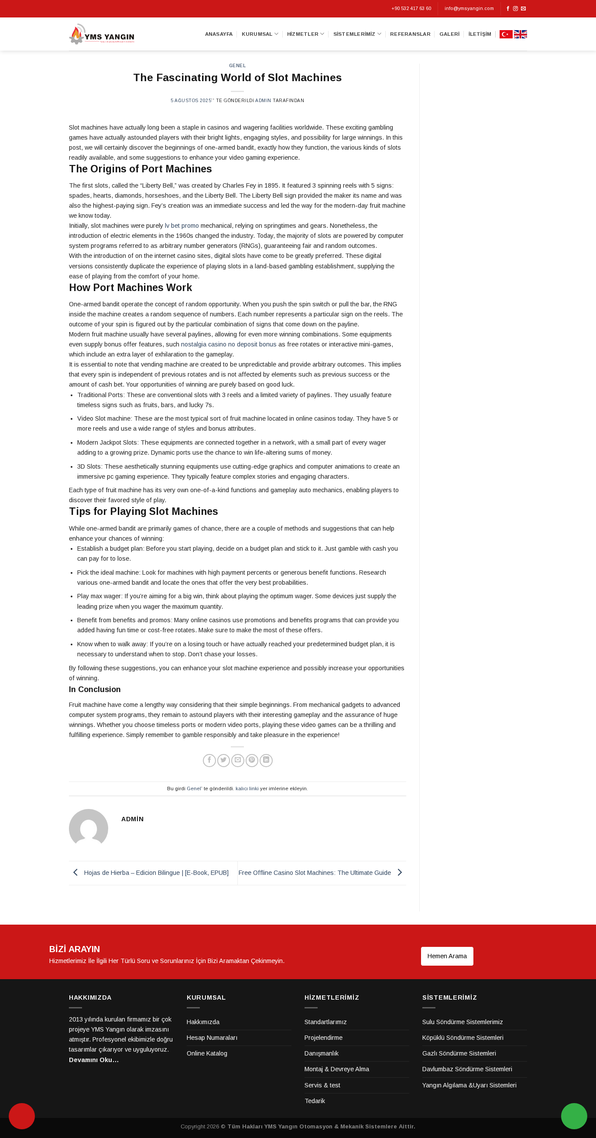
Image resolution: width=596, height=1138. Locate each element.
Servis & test (322, 1085)
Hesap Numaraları (212, 1037)
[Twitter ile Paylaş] (223, 760)
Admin (263, 100)
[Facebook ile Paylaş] (209, 760)
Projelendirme (324, 1037)
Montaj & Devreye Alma (337, 1069)
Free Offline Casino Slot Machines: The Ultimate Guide (316, 872)
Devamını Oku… (94, 1059)
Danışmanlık (322, 1053)
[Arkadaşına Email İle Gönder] (237, 760)
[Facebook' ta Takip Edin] (508, 8)
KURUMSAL (257, 34)
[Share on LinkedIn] (266, 760)
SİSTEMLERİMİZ (354, 34)
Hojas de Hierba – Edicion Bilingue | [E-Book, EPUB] (155, 872)
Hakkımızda (203, 1021)
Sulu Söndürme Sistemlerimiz (462, 1021)
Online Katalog (207, 1053)
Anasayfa (219, 34)
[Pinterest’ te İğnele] (252, 760)
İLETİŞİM (480, 34)
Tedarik (315, 1100)
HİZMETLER (303, 34)
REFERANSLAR (410, 34)
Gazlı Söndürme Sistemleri (459, 1053)
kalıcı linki (247, 788)
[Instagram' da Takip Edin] (515, 8)
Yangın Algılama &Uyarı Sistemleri (469, 1085)
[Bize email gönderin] (523, 8)
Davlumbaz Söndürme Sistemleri (467, 1069)
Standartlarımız (326, 1021)
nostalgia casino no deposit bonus (229, 344)
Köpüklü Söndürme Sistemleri (463, 1037)
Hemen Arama (447, 956)
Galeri (449, 34)
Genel (237, 65)
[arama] (22, 1116)
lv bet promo (182, 225)
